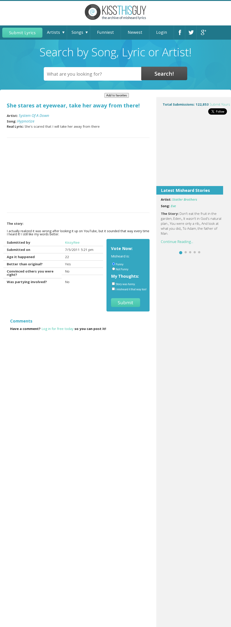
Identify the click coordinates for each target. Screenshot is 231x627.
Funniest (105, 32)
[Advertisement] (194, 153)
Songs (77, 32)
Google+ (203, 32)
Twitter (192, 32)
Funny (119, 264)
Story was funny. (125, 284)
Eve (173, 206)
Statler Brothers (184, 199)
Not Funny (122, 269)
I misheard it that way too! (130, 289)
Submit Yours (220, 104)
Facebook (180, 32)
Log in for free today (58, 328)
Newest (135, 32)
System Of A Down (34, 115)
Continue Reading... (177, 241)
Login (161, 32)
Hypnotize (25, 121)
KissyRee (72, 242)
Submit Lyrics (22, 32)
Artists (53, 32)
